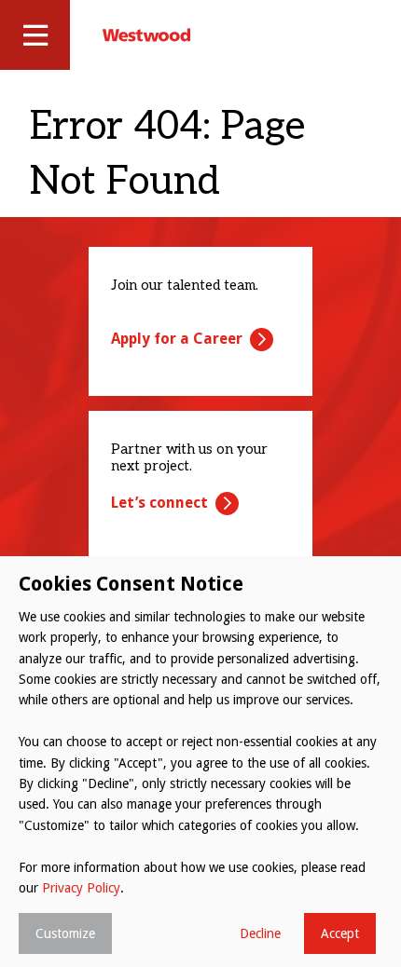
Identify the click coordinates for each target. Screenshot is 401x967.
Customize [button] (65, 933)
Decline (260, 933)
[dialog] (200, 761)
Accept (340, 933)
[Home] (146, 34)
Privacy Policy (81, 887)
